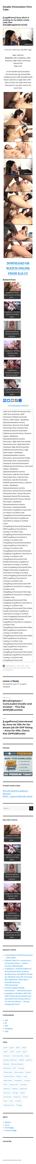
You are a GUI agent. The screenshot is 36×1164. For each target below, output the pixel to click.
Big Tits (29, 1060)
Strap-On (16, 1097)
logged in (16, 684)
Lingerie (27, 1080)
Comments (10, 1130)
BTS (14, 1068)
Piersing (7, 1089)
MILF (5, 1085)
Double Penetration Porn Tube (12, 1160)
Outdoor (23, 1085)
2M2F (12, 1048)
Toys (11, 1101)
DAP (27, 666)
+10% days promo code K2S (18, 405)
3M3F (6, 1052)
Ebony (28, 1072)
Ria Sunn (7, 1093)
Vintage (19, 1105)
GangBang (9, 1029)
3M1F (18, 1048)
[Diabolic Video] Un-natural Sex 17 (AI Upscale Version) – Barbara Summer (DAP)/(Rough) (18, 963)
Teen (5, 1101)
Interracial (23, 668)
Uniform (18, 1101)
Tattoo (25, 1097)
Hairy (25, 1076)
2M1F (5, 1048)
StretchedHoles (10, 666)
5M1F (24, 1052)
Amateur (7, 1056)
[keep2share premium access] (18, 764)
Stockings (7, 1097)
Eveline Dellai (9, 1076)
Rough (15, 1093)
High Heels (16, 668)
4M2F (18, 1052)
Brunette (9, 668)
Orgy (6, 1031)
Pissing (14, 1089)
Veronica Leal (9, 1105)
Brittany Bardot (17, 1064)
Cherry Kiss (8, 1072)
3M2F (24, 1048)
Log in (7, 1125)
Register (8, 1122)
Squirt (22, 1093)
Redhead (23, 1089)
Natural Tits (9, 670)
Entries (9, 1128)
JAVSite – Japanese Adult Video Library (17, 796)
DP (6, 1023)
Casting (21, 1068)
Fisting (18, 1076)
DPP (6, 1026)
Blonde (6, 1064)
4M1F (4, 668)
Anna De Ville (18, 1056)
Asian (27, 1056)
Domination (19, 1072)
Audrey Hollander (10, 1060)
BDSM (21, 1060)
